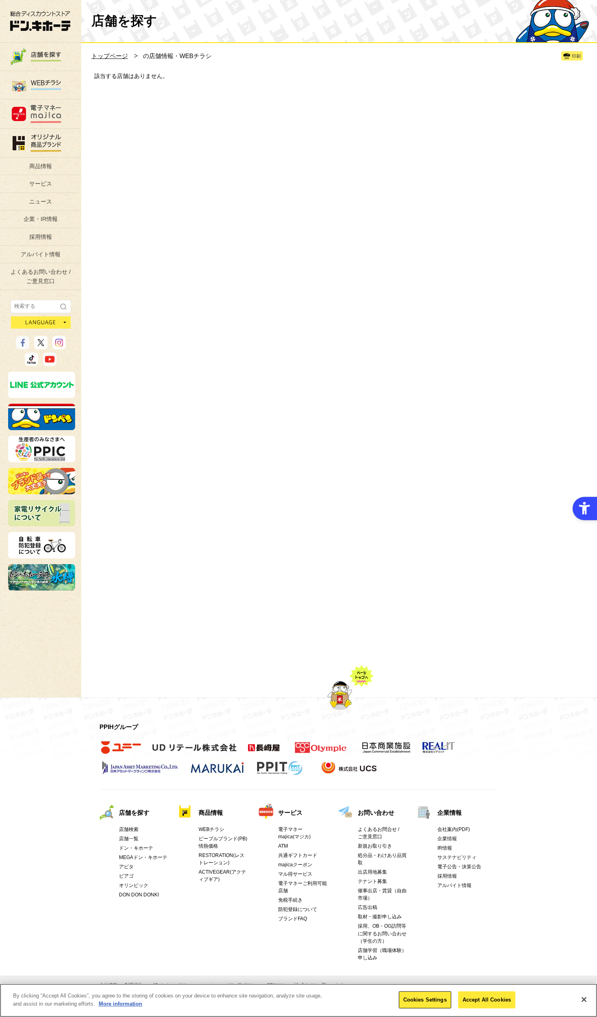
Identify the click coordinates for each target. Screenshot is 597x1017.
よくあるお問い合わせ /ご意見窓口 (41, 276)
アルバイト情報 (41, 254)
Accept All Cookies (487, 1000)
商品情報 (40, 166)
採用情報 (40, 237)
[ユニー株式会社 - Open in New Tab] (121, 752)
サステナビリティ (456, 857)
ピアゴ (126, 876)
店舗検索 (128, 829)
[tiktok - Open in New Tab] (31, 362)
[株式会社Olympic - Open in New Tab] (321, 752)
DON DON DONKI (139, 895)
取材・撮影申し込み (380, 917)
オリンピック (133, 885)
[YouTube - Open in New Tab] (49, 362)
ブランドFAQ (292, 919)
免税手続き (290, 900)
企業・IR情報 (41, 219)
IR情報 (444, 848)
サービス (40, 183)
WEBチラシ (211, 829)
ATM (283, 846)
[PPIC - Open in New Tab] (41, 458)
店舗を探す (134, 812)
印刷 (576, 56)
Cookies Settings (425, 1000)
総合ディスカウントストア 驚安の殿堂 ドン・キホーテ (40, 21)
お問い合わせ (376, 812)
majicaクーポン (295, 865)
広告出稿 (367, 907)
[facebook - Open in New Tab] (22, 345)
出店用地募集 (372, 872)
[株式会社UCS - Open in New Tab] (350, 772)
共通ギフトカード (297, 855)
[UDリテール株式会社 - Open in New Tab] (194, 752)
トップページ (109, 55)
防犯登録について (297, 909)
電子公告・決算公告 (459, 867)
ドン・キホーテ (136, 848)
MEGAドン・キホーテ (143, 857)
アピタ (126, 867)
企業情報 (449, 812)
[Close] (584, 999)
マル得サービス (295, 874)
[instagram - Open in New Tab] (59, 345)
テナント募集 (372, 881)
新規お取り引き (375, 846)
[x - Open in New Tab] (40, 345)
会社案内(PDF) (453, 829)
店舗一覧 (128, 839)
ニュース (40, 201)
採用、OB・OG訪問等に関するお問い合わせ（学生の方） (382, 933)
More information (120, 1003)
